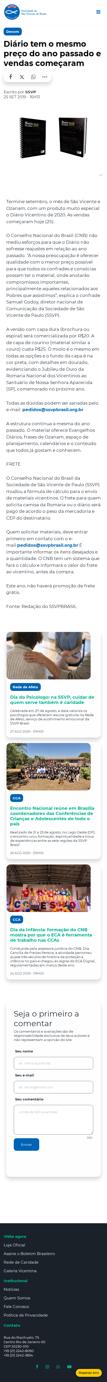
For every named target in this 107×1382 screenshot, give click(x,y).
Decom (12, 31)
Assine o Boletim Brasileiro (29, 1253)
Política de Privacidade (26, 1315)
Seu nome (24, 1051)
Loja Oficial (14, 1245)
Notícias (11, 1289)
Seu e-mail (24, 1075)
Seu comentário (29, 1099)
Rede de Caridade (21, 1262)
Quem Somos (17, 1297)
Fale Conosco (16, 1306)
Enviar (26, 1144)
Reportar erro (89, 1373)
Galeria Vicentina (20, 1270)
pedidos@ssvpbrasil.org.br (52, 409)
